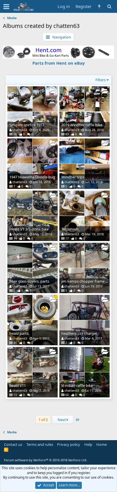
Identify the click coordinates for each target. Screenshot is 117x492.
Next (62, 419)
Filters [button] (100, 79)
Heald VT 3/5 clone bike (29, 229)
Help (88, 444)
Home (101, 444)
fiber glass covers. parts (29, 281)
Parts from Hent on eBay (58, 63)
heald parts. (19, 333)
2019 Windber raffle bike (81, 124)
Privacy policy (68, 444)
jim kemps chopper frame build (87, 281)
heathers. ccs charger (79, 333)
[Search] (109, 6)
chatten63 (19, 130)
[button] (6, 6)
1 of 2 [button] (43, 419)
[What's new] (99, 6)
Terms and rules (39, 444)
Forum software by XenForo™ (45, 460)
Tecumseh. (70, 229)
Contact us (13, 444)
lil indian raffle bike (77, 385)
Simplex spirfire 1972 (26, 124)
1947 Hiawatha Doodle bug (32, 176)
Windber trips (72, 176)
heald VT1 (17, 385)
